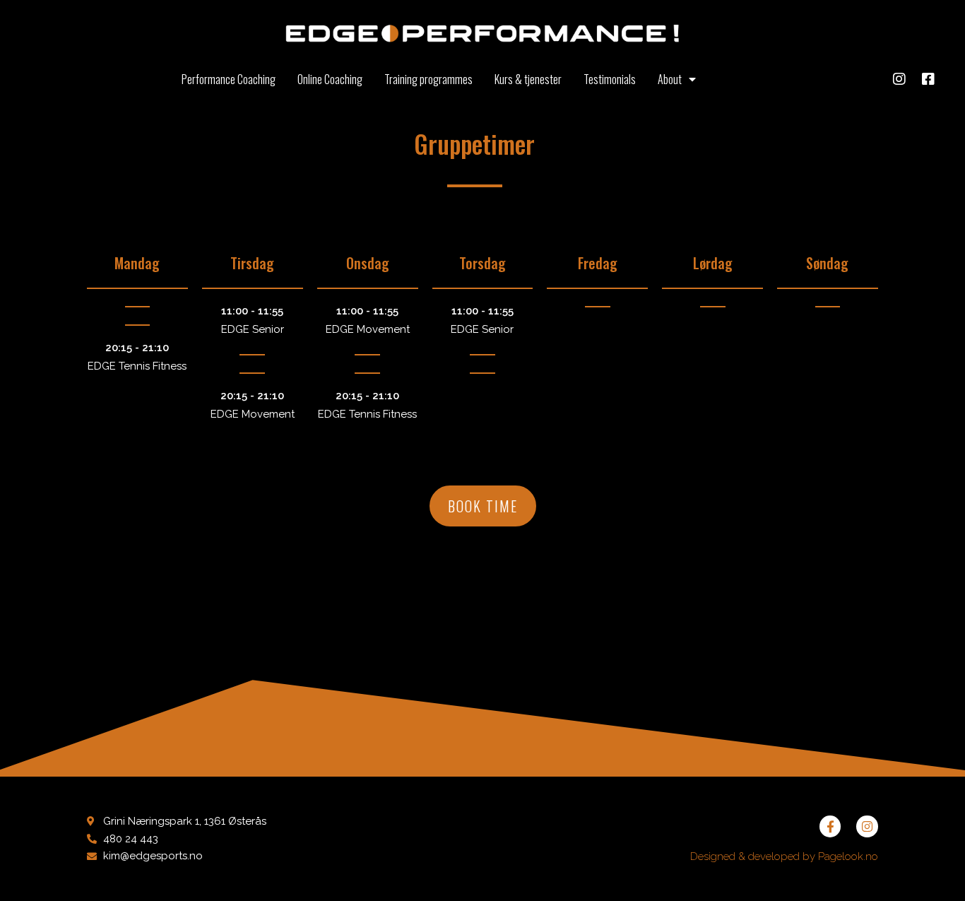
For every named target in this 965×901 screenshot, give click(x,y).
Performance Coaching (229, 79)
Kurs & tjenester (528, 79)
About (670, 79)
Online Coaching (329, 79)
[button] (483, 505)
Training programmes (428, 79)
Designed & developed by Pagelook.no (784, 856)
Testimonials (610, 79)
